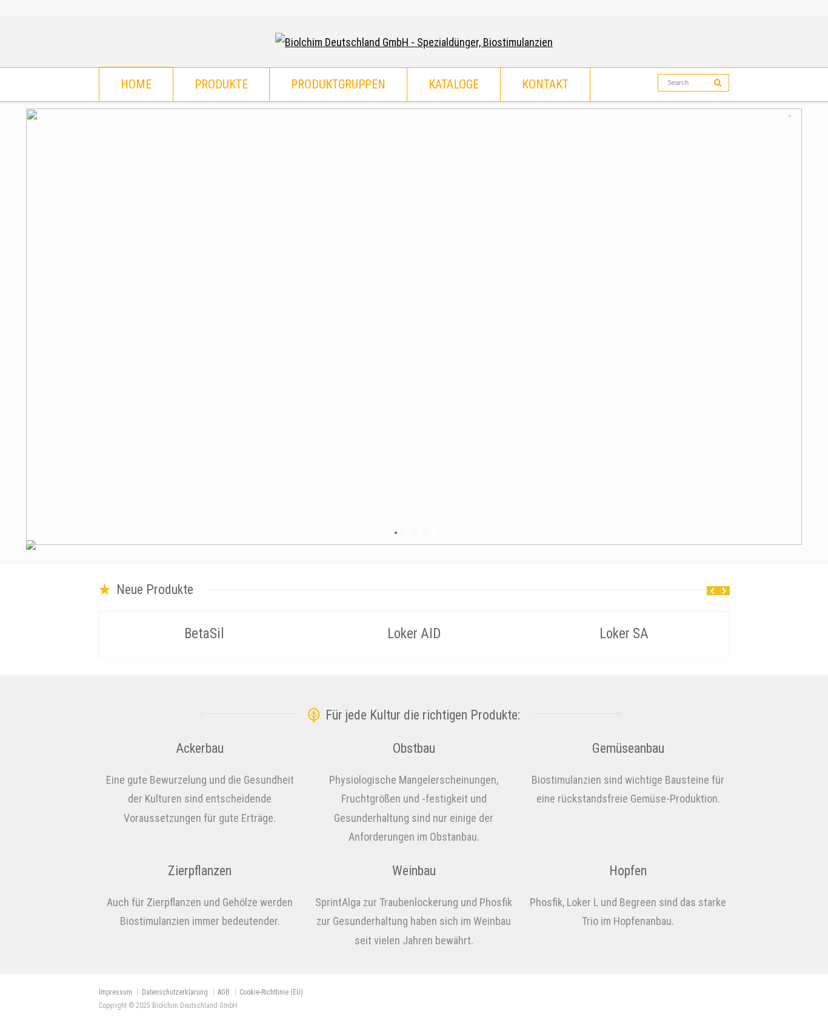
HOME (136, 84)
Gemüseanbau (628, 748)
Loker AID (414, 634)
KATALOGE (454, 84)
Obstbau (414, 748)
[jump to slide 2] (408, 533)
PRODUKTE (221, 84)
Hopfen (628, 870)
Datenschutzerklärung (175, 992)
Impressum (115, 992)
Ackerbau (200, 748)
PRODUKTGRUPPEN (338, 84)
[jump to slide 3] (420, 533)
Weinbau (414, 870)
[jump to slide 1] (396, 533)
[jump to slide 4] (432, 533)
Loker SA (624, 634)
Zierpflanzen (200, 870)
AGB (224, 992)
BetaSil (204, 634)
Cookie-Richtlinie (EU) (271, 992)
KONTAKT (545, 84)
